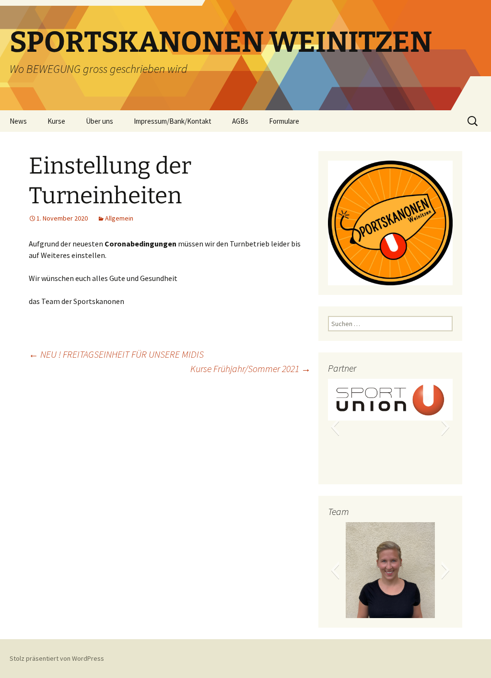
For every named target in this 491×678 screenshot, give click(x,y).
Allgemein (119, 218)
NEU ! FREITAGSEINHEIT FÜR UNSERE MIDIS (116, 354)
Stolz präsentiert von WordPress (57, 658)
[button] (334, 426)
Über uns (99, 121)
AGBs (240, 121)
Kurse (56, 121)
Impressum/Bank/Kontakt (172, 121)
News (18, 121)
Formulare (284, 121)
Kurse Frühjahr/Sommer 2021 (250, 368)
